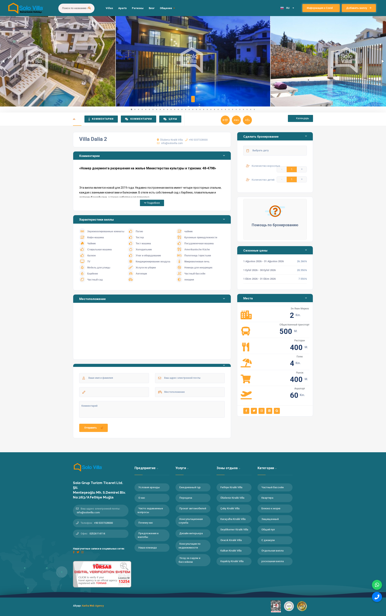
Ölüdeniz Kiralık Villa (171, 139)
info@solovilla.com (172, 143)
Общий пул (268, 529)
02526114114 (97, 533)
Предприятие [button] (145, 468)
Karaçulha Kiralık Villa (232, 519)
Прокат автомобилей (192, 508)
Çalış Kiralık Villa (229, 508)
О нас (141, 497)
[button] (3, 61)
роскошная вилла (272, 561)
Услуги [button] (181, 468)
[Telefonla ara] (377, 597)
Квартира (267, 497)
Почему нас (145, 522)
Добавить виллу (357, 7)
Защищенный (270, 519)
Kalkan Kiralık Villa (230, 550)
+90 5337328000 (198, 139)
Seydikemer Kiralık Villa (234, 529)
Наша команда (147, 547)
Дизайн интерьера (191, 533)
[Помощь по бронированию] (275, 211)
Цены (173, 119)
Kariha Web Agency (93, 605)
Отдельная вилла (272, 550)
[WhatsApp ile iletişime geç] (377, 585)
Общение (166, 8)
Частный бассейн (272, 487)
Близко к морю (270, 508)
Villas (109, 8)
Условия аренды (149, 487)
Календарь (302, 118)
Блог (152, 8)
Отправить (90, 427)
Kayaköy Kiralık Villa (231, 561)
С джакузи (268, 540)
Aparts (122, 8)
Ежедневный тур (190, 487)
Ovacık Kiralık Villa (231, 540)
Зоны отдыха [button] (227, 468)
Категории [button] (266, 468)
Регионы (138, 8)
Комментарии (103, 119)
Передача (185, 497)
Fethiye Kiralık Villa (231, 487)
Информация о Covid (320, 7)
